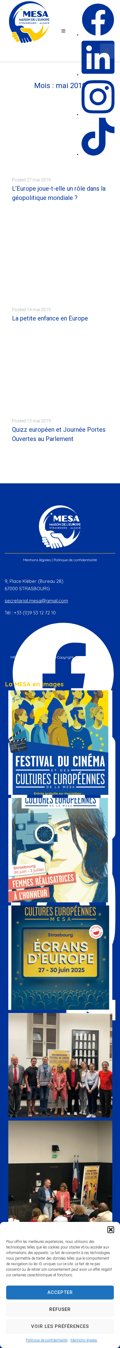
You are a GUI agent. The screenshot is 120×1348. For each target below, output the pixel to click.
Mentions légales (83, 1340)
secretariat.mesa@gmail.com (36, 601)
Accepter (60, 1292)
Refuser (60, 1309)
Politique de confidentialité (46, 1340)
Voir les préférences (60, 1326)
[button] (111, 1230)
